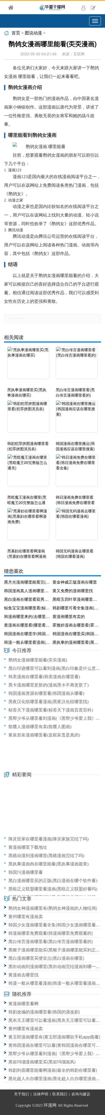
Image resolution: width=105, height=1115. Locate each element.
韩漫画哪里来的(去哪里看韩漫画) (27, 616)
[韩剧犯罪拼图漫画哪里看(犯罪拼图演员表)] (28, 419)
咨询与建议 (80, 1094)
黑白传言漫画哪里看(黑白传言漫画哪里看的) (50, 941)
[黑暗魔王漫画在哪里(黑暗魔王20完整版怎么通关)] (28, 473)
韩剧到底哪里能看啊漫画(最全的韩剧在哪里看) (52, 1070)
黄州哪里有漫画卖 (25, 916)
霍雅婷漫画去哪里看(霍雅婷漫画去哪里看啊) (75, 625)
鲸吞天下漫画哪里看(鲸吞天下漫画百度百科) (50, 710)
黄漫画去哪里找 (23, 975)
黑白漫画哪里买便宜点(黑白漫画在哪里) (46, 958)
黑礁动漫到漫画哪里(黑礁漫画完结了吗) (46, 855)
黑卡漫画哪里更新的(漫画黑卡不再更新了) (48, 685)
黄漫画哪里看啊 (23, 1003)
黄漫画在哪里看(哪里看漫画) (27, 625)
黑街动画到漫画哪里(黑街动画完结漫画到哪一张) (55, 966)
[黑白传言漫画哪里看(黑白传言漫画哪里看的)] (77, 365)
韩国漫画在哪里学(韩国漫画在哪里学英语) (27, 633)
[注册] (93, 7)
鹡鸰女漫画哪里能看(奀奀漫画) (37, 660)
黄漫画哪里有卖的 (68, 616)
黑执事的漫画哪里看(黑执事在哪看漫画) (75, 642)
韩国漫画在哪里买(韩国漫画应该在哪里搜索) (75, 633)
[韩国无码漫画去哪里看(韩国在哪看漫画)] (77, 526)
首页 (16, 33)
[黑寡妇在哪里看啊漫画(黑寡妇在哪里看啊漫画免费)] (28, 526)
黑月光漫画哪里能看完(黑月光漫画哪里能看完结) (27, 582)
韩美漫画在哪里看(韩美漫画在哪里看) (44, 676)
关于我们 (21, 1094)
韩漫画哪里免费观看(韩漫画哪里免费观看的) (50, 933)
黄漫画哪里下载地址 (27, 847)
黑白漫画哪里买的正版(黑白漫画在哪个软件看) (52, 880)
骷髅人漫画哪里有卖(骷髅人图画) (39, 726)
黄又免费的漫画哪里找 (72, 590)
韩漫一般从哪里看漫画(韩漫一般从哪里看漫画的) (27, 642)
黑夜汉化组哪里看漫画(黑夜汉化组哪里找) (48, 701)
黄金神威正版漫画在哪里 (74, 582)
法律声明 (40, 1094)
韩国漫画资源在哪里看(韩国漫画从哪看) (46, 693)
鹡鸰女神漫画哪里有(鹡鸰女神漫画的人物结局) (52, 908)
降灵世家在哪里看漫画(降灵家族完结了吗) (48, 839)
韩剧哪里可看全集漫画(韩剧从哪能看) (75, 607)
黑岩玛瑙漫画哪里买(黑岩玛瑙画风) (42, 1062)
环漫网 (50, 1105)
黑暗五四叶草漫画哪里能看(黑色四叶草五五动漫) (75, 599)
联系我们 (59, 1094)
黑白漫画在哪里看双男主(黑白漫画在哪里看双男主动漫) (27, 599)
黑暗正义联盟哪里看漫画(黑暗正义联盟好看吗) (52, 889)
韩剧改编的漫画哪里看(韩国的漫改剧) (44, 1012)
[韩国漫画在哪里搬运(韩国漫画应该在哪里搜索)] (77, 419)
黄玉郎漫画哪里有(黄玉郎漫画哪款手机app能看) (54, 1037)
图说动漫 (33, 33)
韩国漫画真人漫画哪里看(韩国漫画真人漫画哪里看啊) (27, 590)
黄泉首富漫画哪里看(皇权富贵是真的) (44, 735)
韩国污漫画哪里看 (25, 872)
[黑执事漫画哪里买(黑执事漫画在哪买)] (28, 365)
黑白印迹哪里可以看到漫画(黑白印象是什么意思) (55, 668)
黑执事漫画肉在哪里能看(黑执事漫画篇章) (48, 864)
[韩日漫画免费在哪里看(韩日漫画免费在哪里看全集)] (77, 473)
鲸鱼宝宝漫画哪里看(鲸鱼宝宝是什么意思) (27, 607)
